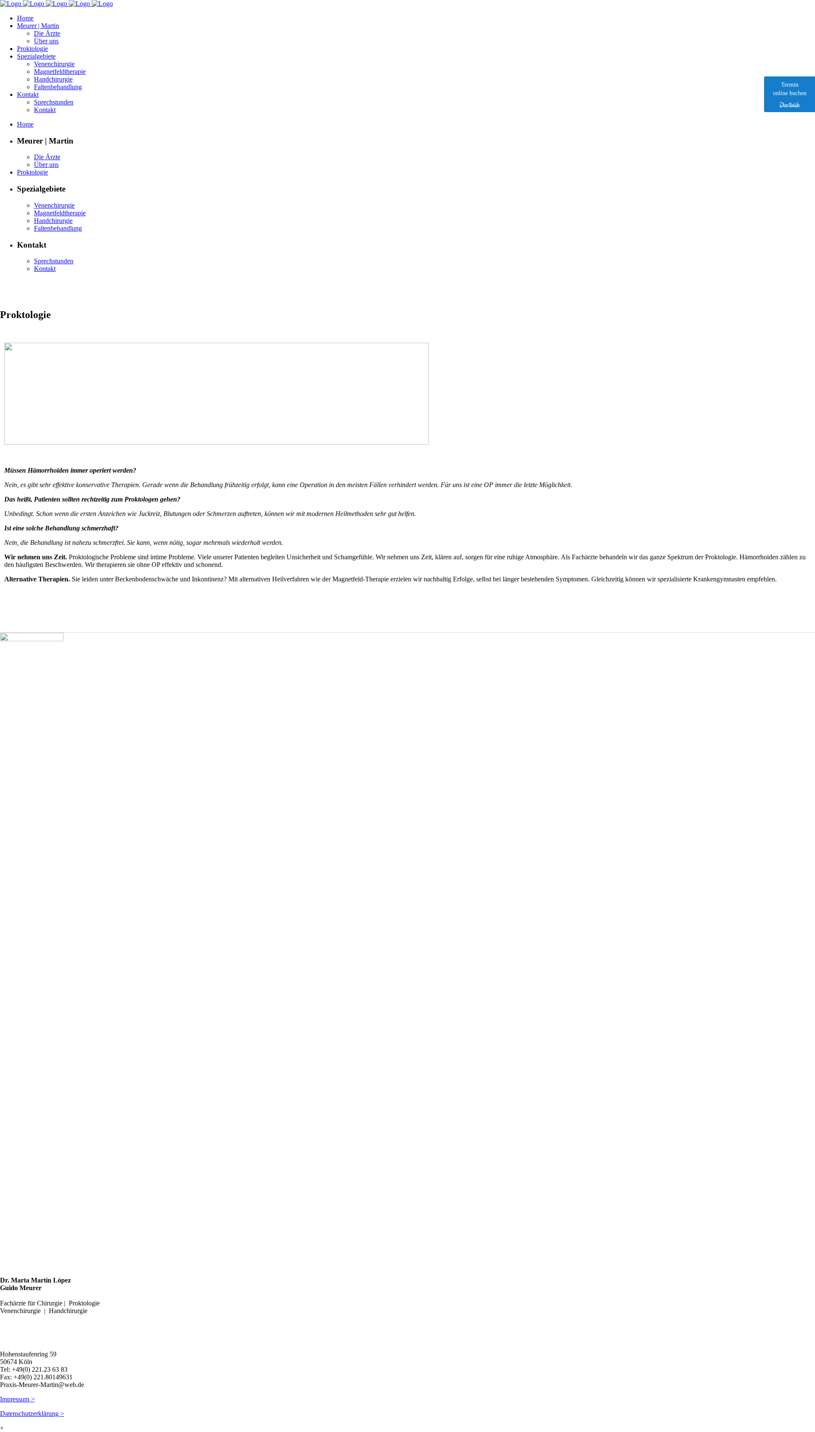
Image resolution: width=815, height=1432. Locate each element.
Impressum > (17, 1399)
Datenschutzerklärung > (32, 1413)
